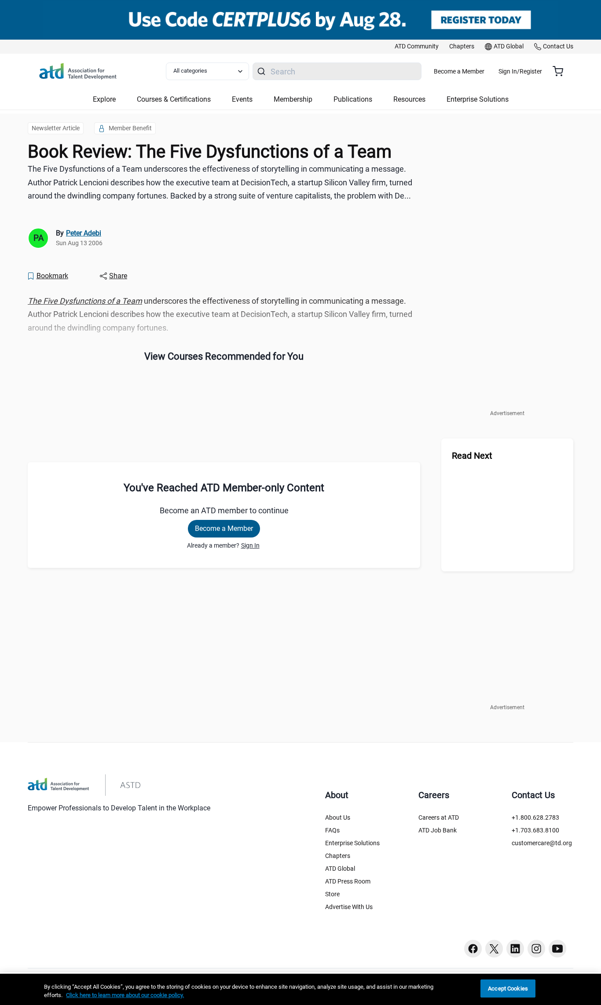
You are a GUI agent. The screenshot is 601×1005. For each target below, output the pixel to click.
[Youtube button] (557, 948)
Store (332, 894)
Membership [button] (293, 99)
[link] (417, 47)
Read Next (472, 455)
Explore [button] (104, 99)
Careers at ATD (438, 817)
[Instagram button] (536, 948)
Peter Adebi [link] (83, 233)
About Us (337, 817)
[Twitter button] (494, 948)
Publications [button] (352, 99)
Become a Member (459, 71)
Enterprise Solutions (352, 843)
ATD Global (340, 868)
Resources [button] (409, 99)
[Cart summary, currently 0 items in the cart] (561, 71)
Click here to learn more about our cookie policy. (125, 995)
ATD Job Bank (437, 830)
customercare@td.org (542, 843)
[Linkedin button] (515, 948)
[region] (300, 989)
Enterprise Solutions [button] (478, 99)
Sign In (250, 545)
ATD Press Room (347, 881)
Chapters (337, 855)
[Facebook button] (473, 948)
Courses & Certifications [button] (174, 99)
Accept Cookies (508, 988)
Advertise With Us (349, 906)
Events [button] (242, 99)
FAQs (332, 830)
